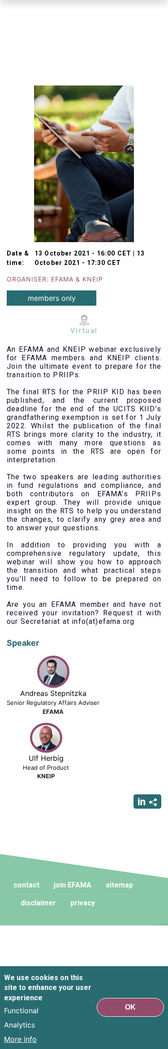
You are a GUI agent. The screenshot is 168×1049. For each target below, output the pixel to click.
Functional (21, 1010)
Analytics (19, 1024)
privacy (82, 903)
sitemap (119, 885)
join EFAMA (72, 885)
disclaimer (38, 903)
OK (130, 1007)
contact (26, 885)
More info (20, 1039)
